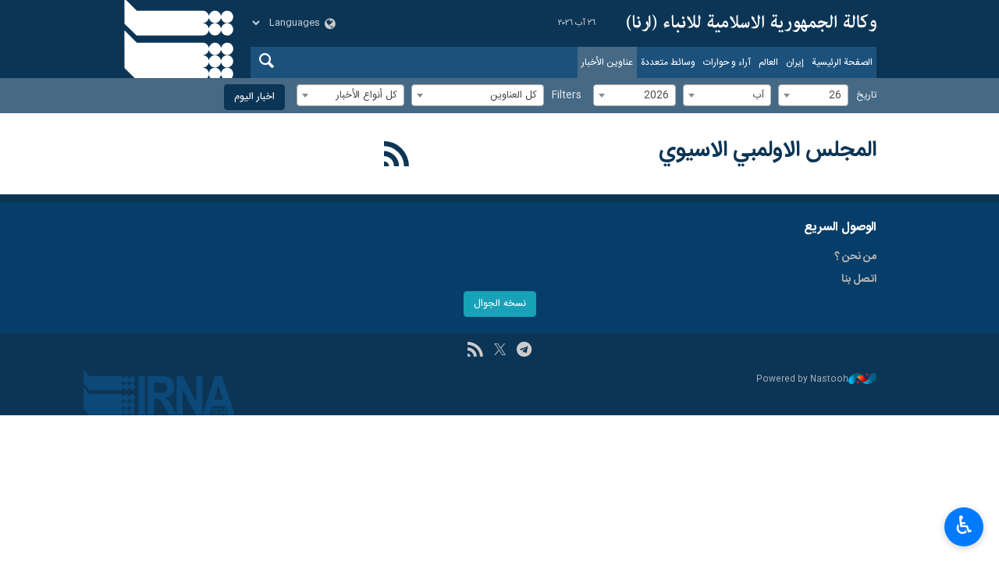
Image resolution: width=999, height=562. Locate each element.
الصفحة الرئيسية (842, 62)
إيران (795, 62)
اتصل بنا (858, 279)
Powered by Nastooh (802, 379)
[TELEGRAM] (524, 351)
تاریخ (866, 95)
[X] (499, 351)
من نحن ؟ (855, 256)
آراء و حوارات (727, 62)
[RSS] (396, 157)
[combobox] (813, 95)
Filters (566, 95)
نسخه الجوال (500, 304)
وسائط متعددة (668, 62)
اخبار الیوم (254, 97)
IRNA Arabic (751, 23)
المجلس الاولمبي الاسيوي (767, 151)
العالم (768, 62)
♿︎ (964, 525)
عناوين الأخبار (607, 62)
